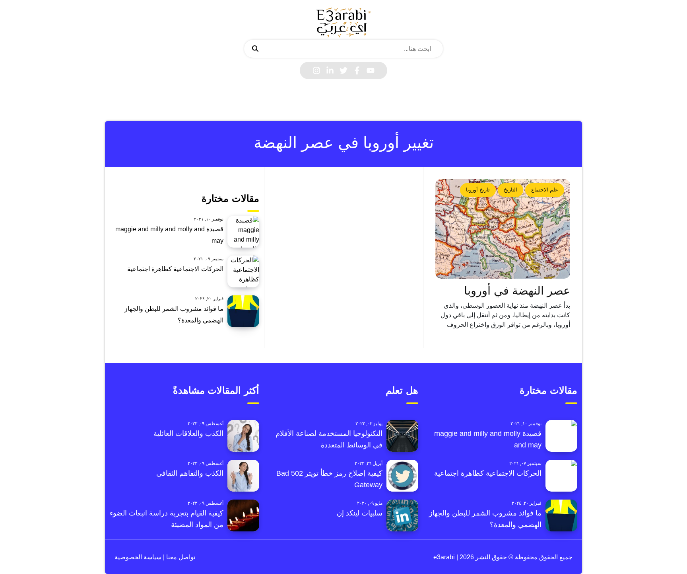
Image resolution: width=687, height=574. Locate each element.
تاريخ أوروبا (478, 190)
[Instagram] (316, 70)
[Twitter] (343, 70)
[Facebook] (357, 70)
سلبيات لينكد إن (359, 513)
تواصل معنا (180, 557)
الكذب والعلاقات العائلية (188, 433)
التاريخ (510, 190)
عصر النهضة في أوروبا (517, 290)
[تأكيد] (255, 49)
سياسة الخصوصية (137, 557)
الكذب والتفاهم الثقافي (189, 473)
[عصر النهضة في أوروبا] (503, 229)
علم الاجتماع (544, 190)
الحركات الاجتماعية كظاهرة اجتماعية (175, 269)
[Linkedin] (330, 70)
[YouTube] (371, 70)
